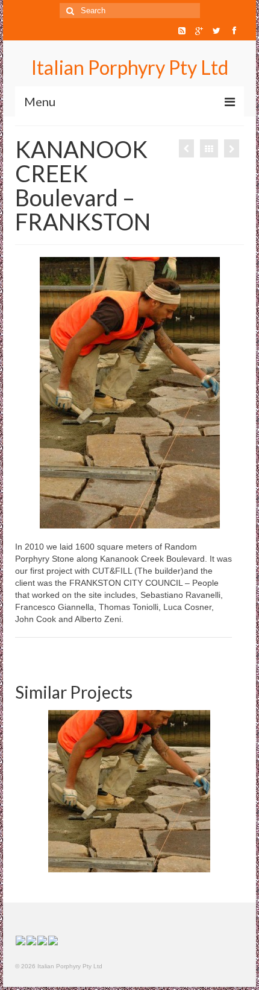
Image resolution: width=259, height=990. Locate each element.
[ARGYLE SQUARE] (231, 148)
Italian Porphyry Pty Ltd (129, 67)
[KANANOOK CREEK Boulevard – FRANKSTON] (129, 791)
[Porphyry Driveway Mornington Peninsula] (186, 148)
